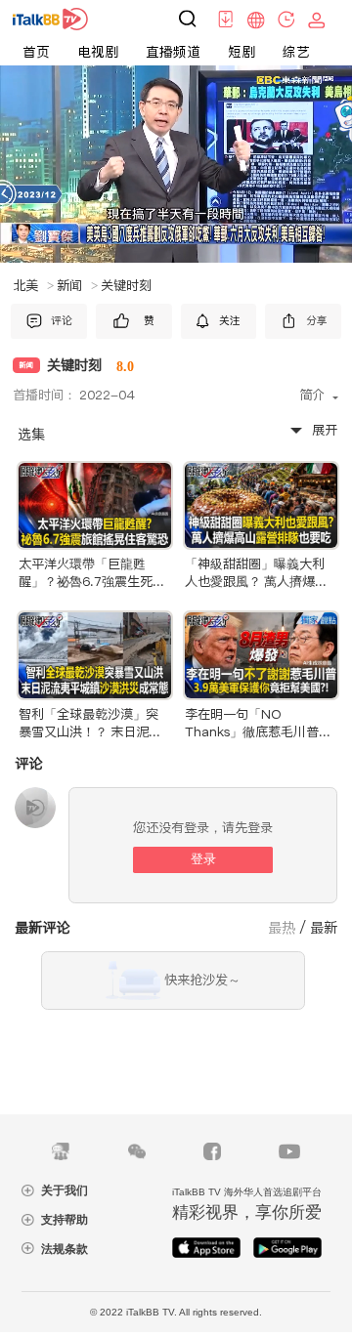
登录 (203, 859)
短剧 (241, 52)
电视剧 (97, 52)
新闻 (77, 285)
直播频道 (173, 52)
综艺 (296, 52)
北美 (33, 285)
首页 (36, 52)
